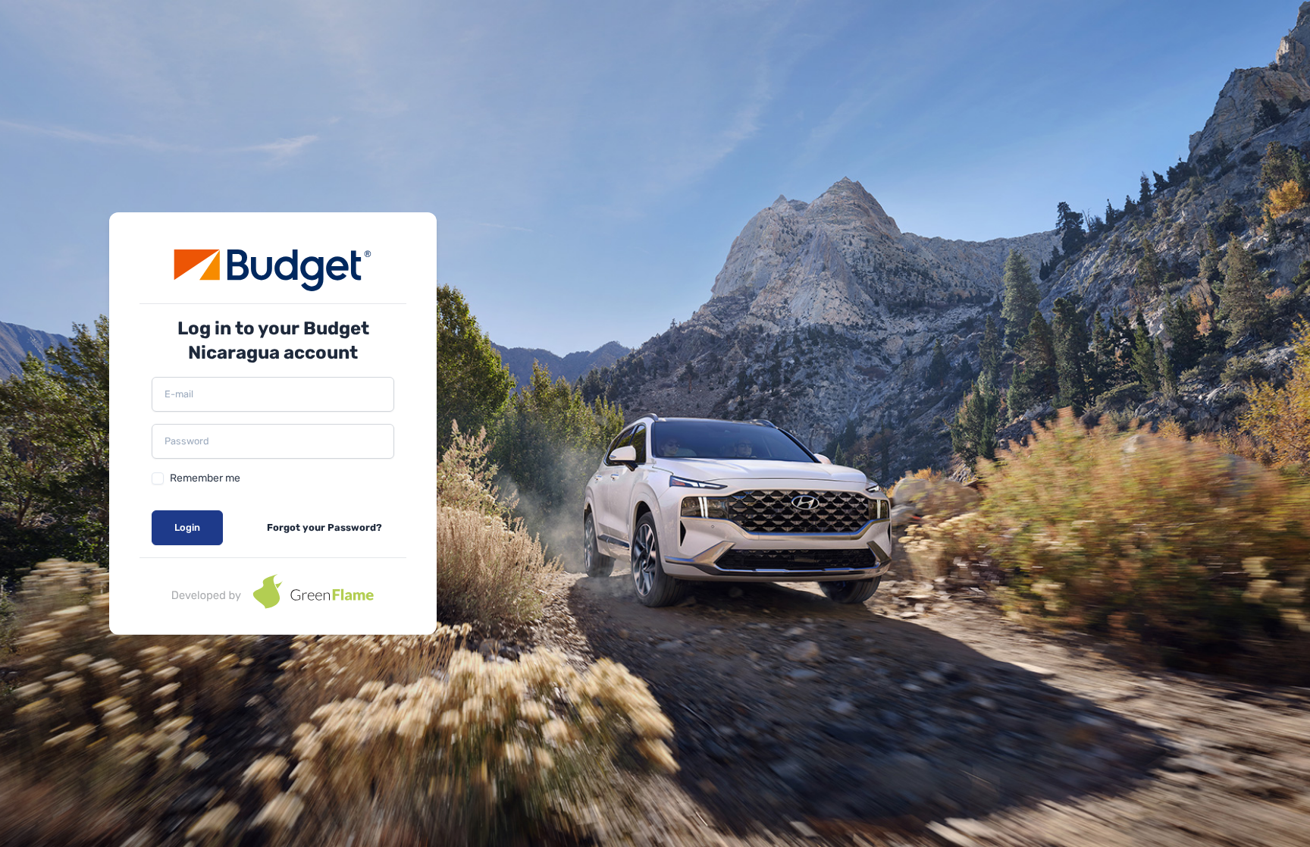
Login (187, 527)
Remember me (205, 478)
